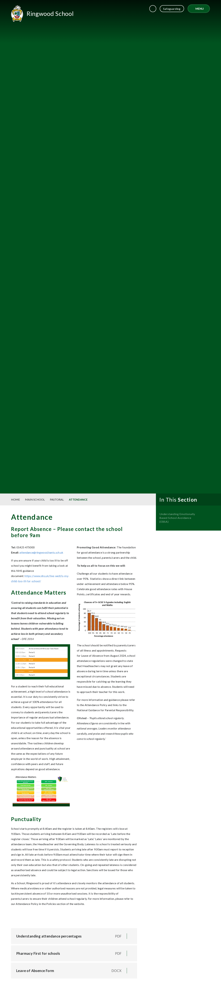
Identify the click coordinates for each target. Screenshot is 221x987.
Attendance (78, 499)
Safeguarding (172, 8)
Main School (35, 499)
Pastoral (57, 499)
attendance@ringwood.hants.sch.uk (41, 552)
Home (15, 499)
